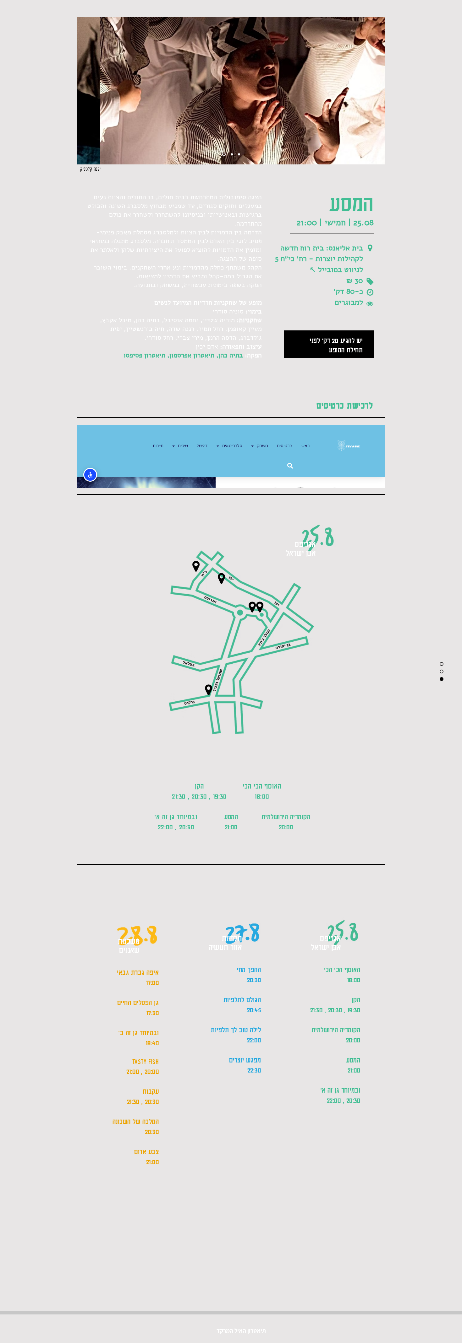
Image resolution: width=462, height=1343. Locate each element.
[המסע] (196, 566)
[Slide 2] (232, 154)
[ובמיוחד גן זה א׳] (208, 690)
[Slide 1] (224, 154)
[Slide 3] (239, 154)
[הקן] (252, 607)
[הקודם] (86, 91)
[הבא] (376, 91)
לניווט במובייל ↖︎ (336, 270)
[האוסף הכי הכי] (221, 578)
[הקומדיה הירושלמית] (259, 607)
